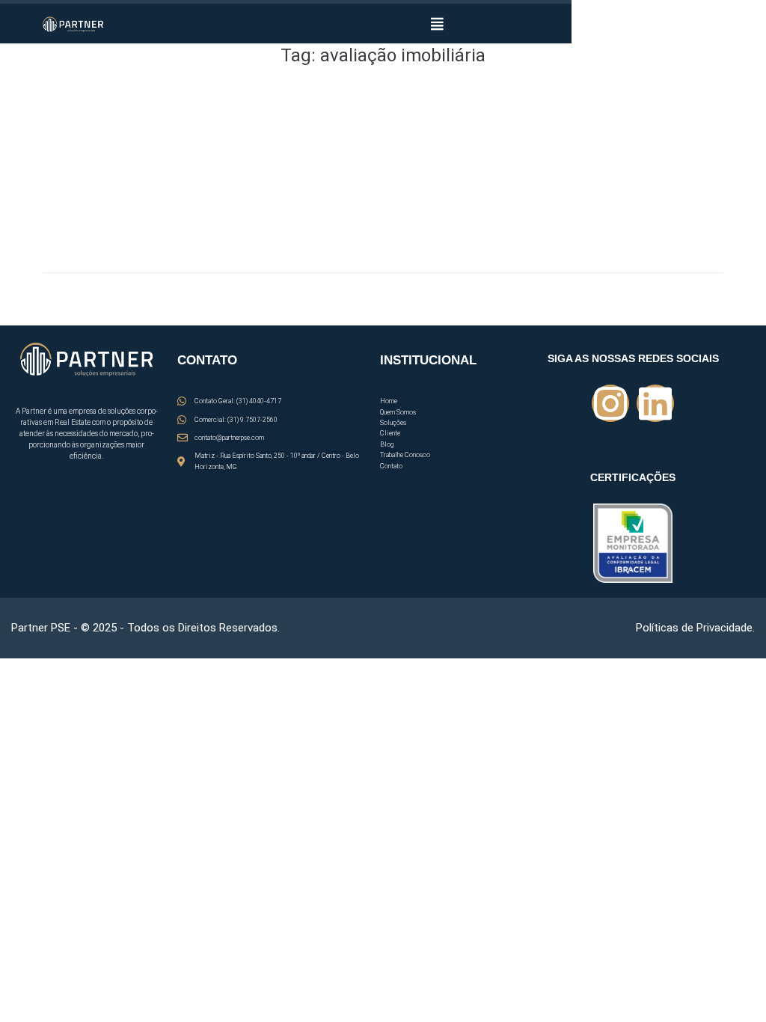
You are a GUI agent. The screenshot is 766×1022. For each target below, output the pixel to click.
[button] (437, 23)
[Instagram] (610, 403)
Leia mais (65, 227)
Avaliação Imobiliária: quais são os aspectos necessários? (233, 126)
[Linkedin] (655, 403)
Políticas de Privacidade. (695, 627)
